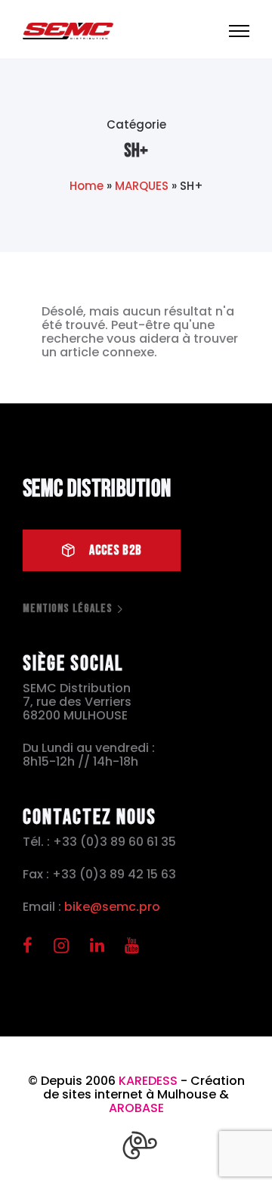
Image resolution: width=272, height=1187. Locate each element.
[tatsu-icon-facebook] (32, 945)
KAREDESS (148, 1080)
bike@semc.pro (112, 906)
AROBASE (136, 1108)
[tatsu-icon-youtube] (132, 945)
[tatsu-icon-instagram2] (66, 945)
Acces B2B (115, 550)
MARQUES (141, 186)
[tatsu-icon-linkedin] (101, 945)
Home (87, 186)
